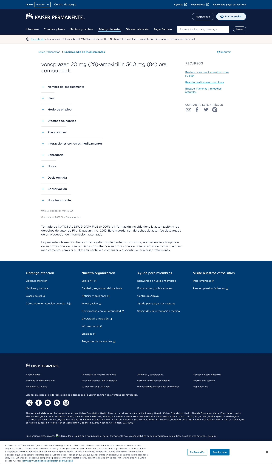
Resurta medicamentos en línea (204, 82)
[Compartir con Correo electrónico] (188, 110)
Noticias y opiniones (94, 295)
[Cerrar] (267, 452)
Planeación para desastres (207, 374)
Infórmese (32, 29)
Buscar (240, 29)
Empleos (87, 333)
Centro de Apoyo (148, 295)
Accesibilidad (33, 374)
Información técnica (204, 380)
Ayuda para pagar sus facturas (229, 4)
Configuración (197, 452)
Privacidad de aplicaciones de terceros (158, 386)
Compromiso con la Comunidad (101, 311)
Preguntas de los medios (97, 341)
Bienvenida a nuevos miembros (156, 280)
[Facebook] (38, 403)
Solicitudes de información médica (158, 311)
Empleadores (198, 4)
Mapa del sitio (200, 386)
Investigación (90, 303)
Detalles (212, 436)
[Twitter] (29, 403)
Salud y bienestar (109, 29)
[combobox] (203, 29)
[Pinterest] (56, 403)
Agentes (178, 4)
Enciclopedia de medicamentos (84, 51)
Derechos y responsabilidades (153, 380)
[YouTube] (47, 403)
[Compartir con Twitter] (206, 110)
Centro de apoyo (65, 4)
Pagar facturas (163, 29)
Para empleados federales (209, 288)
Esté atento (37, 39)
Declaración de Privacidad (59, 461)
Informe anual (90, 326)
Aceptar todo (220, 452)
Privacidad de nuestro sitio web (99, 374)
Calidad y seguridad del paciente (102, 288)
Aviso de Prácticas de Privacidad (99, 380)
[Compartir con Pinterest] (215, 110)
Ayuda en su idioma (36, 386)
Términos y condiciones (150, 374)
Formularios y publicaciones (154, 288)
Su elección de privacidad (96, 386)
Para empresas (202, 280)
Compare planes (54, 29)
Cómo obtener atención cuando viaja (48, 303)
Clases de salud (35, 295)
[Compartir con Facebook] (197, 110)
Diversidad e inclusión (95, 318)
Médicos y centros (81, 29)
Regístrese (203, 16)
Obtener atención (137, 29)
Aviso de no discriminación (40, 380)
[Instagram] (65, 403)
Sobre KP (87, 280)
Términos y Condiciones (34, 461)
